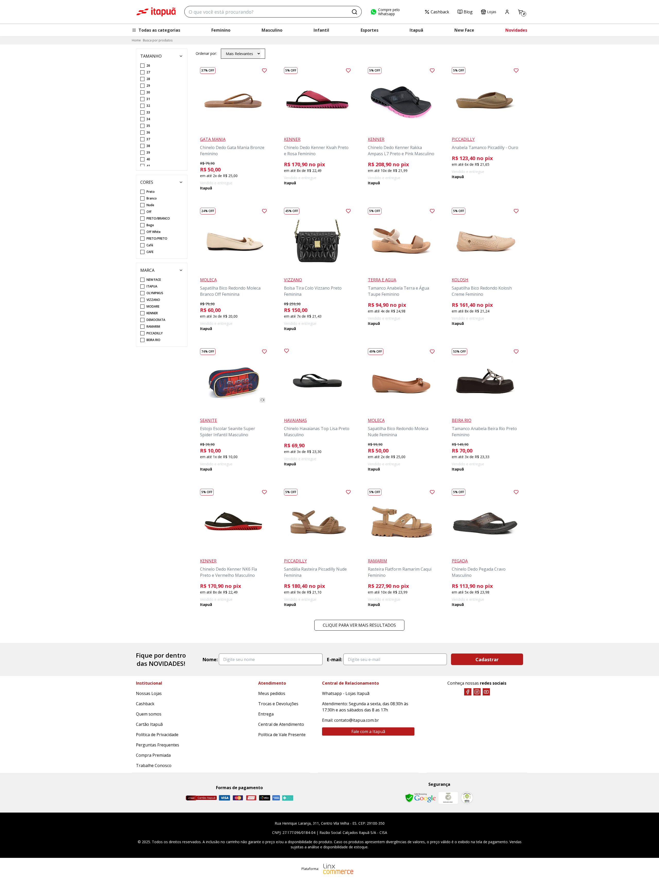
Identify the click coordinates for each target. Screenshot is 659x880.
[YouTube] (486, 691)
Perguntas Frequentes (157, 745)
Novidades (516, 30)
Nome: (210, 659)
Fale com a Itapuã (368, 731)
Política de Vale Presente (282, 734)
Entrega (266, 714)
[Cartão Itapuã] (201, 797)
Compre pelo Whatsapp (389, 12)
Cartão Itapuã (149, 724)
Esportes (369, 30)
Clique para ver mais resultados (359, 625)
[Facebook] (467, 691)
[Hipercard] (251, 797)
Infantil (321, 30)
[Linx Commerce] (338, 869)
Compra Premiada (153, 755)
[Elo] (264, 798)
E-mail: (334, 659)
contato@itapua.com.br (356, 720)
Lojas (491, 11)
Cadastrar (487, 659)
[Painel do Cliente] (507, 11)
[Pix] (287, 798)
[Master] (238, 797)
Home (136, 40)
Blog (468, 12)
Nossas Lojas (149, 693)
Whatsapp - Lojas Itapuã (345, 693)
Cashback (440, 12)
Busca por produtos (157, 40)
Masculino (272, 30)
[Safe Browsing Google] (420, 797)
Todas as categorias (159, 30)
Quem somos (148, 714)
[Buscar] (354, 12)
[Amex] (276, 797)
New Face (464, 30)
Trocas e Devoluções (278, 704)
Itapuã (416, 30)
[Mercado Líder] (448, 797)
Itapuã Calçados (156, 12)
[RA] (467, 797)
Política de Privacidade (157, 734)
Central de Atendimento (281, 724)
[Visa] (224, 798)
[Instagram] (477, 691)
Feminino (220, 30)
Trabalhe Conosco (153, 765)
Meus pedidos (271, 693)
